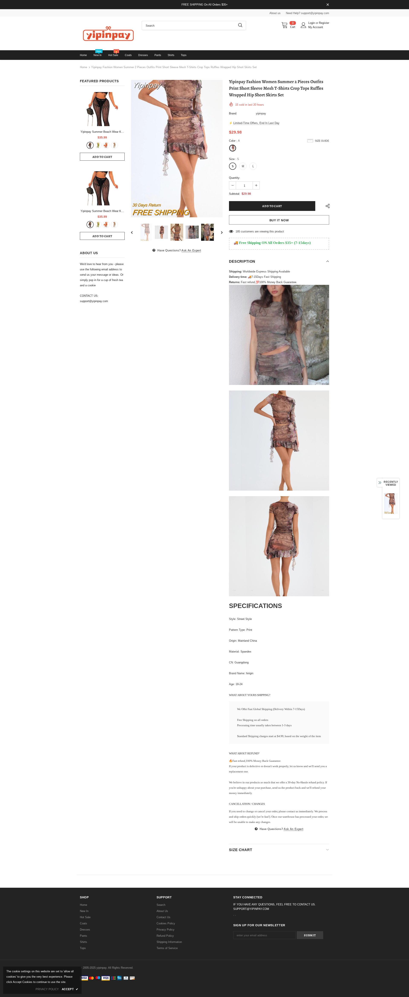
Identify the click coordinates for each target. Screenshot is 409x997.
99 (237, 231)
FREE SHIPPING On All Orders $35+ (204, 4)
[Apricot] (114, 145)
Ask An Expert (191, 250)
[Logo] (107, 33)
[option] (177, 148)
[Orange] (106, 145)
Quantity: (234, 177)
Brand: (233, 113)
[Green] (98, 145)
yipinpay (261, 113)
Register (324, 22)
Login (312, 22)
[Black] (90, 145)
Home (83, 67)
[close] (327, 5)
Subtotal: (234, 193)
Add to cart (102, 157)
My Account (315, 27)
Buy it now (279, 220)
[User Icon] (304, 25)
